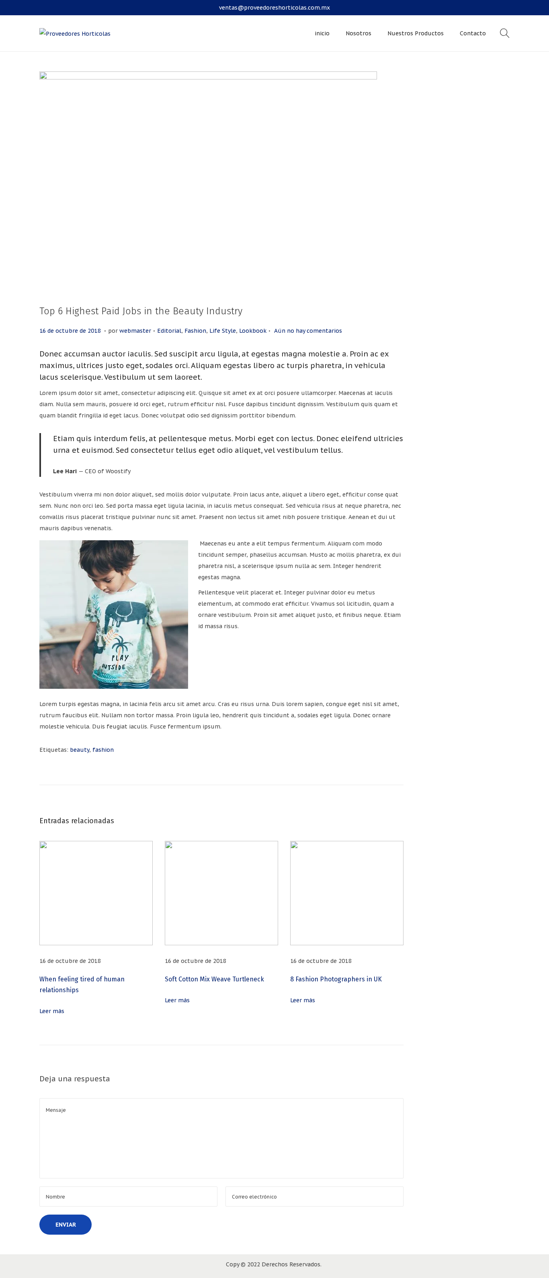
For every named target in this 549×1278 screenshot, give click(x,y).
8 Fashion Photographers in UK (336, 979)
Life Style (222, 330)
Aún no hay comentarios (308, 330)
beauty (79, 749)
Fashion (195, 330)
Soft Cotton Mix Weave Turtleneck (214, 979)
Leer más (51, 1011)
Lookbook (252, 330)
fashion (103, 749)
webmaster (135, 330)
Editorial (169, 330)
